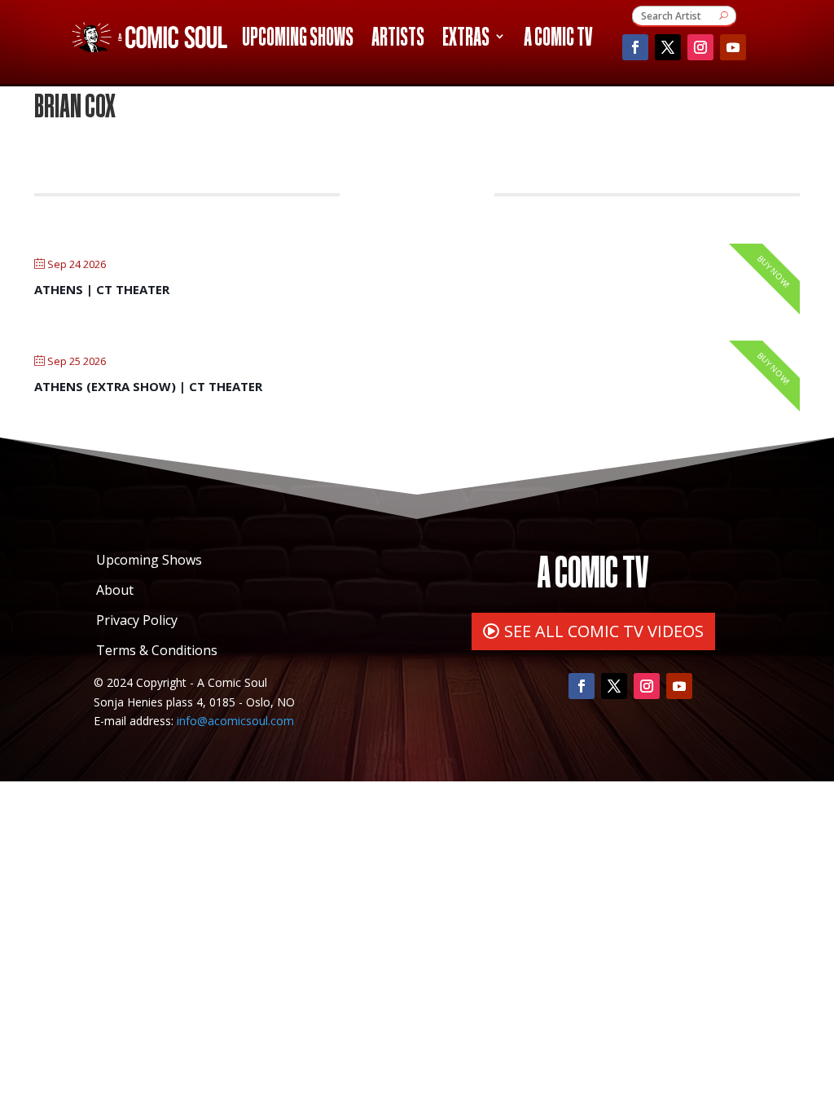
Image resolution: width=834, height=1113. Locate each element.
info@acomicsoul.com (235, 720)
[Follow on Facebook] (635, 47)
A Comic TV (558, 39)
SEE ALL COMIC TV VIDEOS (604, 631)
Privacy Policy (137, 620)
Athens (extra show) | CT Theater (148, 386)
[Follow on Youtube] (733, 47)
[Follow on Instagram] (700, 47)
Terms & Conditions (156, 650)
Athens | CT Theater (101, 289)
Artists (397, 39)
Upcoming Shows (297, 39)
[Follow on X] (668, 47)
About (115, 590)
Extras (465, 39)
